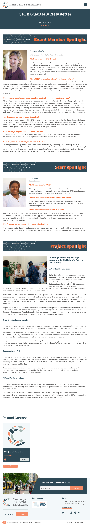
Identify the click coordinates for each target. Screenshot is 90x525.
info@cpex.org (79, 504)
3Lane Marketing (77, 522)
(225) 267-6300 (69, 504)
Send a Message (67, 507)
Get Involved (9, 514)
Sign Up (76, 488)
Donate (22, 514)
